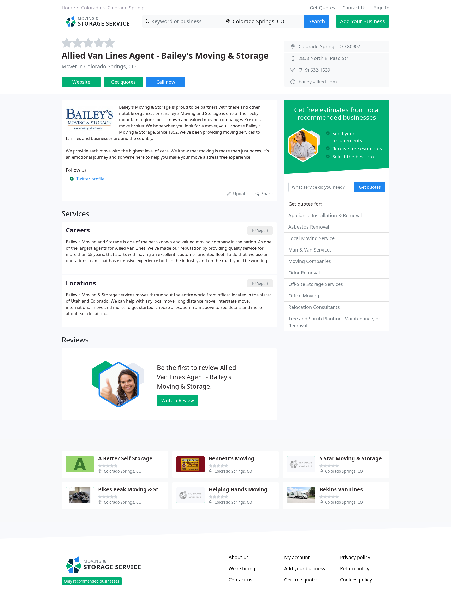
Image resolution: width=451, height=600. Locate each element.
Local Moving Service (311, 238)
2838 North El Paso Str (323, 58)
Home (68, 7)
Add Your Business (362, 21)
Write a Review (177, 400)
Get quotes (123, 82)
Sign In (381, 7)
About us (239, 557)
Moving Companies (309, 261)
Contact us (240, 580)
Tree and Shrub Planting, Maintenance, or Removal (334, 322)
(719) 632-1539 (314, 70)
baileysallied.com (318, 81)
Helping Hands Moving (238, 489)
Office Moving (303, 295)
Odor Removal (304, 273)
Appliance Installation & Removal (325, 215)
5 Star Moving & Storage (350, 458)
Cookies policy (356, 580)
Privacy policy (355, 557)
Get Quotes (322, 7)
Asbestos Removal (308, 227)
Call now (165, 82)
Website (81, 82)
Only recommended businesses (91, 581)
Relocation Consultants (314, 307)
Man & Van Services (310, 250)
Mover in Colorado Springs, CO (99, 66)
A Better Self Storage (125, 458)
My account (297, 557)
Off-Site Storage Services (315, 284)
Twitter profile (90, 179)
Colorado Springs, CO (122, 471)
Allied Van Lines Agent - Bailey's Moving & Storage (165, 55)
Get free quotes (301, 580)
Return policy (354, 568)
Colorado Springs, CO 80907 (329, 46)
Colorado (91, 7)
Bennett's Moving (231, 458)
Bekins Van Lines (341, 489)
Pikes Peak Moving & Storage (136, 489)
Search (316, 21)
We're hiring (242, 568)
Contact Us (354, 7)
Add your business (304, 568)
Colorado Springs (127, 7)
